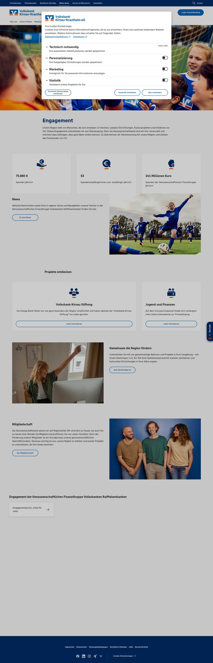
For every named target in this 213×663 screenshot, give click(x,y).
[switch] (165, 57)
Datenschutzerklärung (56, 36)
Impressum (79, 36)
